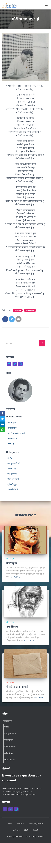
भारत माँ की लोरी (12, 489)
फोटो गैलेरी (16, 830)
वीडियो (26, 830)
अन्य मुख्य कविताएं (13, 463)
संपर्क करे (35, 830)
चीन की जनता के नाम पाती (16, 433)
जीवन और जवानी (30, 310)
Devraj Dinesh (24, 837)
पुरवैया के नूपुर (12, 484)
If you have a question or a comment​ (21, 777)
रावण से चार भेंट (12, 438)
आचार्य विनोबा (11, 428)
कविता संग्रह (18, 310)
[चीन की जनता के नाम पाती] (25, 663)
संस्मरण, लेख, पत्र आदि (36, 824)
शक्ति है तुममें (11, 443)
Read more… (14, 577)
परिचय (10, 824)
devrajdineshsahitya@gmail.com (16, 791)
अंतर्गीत (9, 458)
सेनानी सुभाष (11, 423)
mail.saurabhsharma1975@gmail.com (18, 795)
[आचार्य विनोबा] (25, 601)
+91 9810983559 (24, 788)
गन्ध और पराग (11, 474)
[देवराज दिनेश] (10, 4)
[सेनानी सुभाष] (25, 540)
